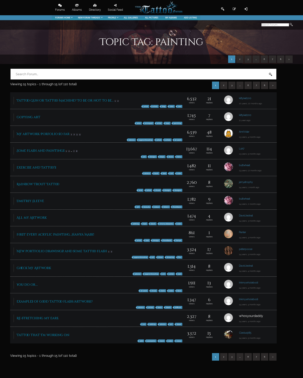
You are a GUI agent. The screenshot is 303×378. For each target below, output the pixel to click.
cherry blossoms (166, 224)
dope (162, 157)
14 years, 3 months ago (249, 221)
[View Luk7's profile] (231, 151)
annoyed (149, 123)
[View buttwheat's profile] (231, 167)
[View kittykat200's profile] (231, 100)
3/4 (143, 324)
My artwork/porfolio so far (43, 134)
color (172, 106)
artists (154, 106)
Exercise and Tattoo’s (36, 167)
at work (178, 140)
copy (167, 123)
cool (179, 106)
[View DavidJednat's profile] (231, 218)
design (153, 157)
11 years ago (244, 120)
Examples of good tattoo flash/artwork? (55, 301)
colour (156, 207)
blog (163, 106)
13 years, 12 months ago (250, 170)
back (156, 173)
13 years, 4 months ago (249, 137)
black (153, 224)
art (144, 157)
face (179, 291)
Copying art (28, 117)
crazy (179, 341)
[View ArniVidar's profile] (231, 134)
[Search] (291, 25)
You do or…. (27, 285)
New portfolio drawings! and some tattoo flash (62, 251)
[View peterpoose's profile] (231, 251)
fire (179, 257)
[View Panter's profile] (231, 234)
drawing (170, 257)
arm (140, 190)
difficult (178, 307)
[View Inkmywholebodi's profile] (231, 285)
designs (178, 190)
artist (146, 106)
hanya (178, 240)
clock (163, 291)
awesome (151, 341)
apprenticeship (145, 140)
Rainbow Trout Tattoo (38, 184)
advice (132, 140)
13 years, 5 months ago (249, 154)
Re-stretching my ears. (38, 318)
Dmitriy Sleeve (30, 201)
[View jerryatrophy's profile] (231, 184)
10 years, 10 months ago (250, 103)
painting (177, 123)
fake (179, 157)
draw (171, 157)
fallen (166, 207)
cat (171, 173)
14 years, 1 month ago (249, 187)
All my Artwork (32, 218)
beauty (147, 207)
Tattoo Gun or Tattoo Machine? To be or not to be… (65, 100)
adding (136, 224)
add (141, 341)
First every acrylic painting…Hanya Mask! (55, 234)
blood (179, 324)
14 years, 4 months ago (249, 271)
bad (164, 173)
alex (139, 123)
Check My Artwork (34, 268)
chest (157, 190)
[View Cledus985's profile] (231, 335)
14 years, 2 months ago (250, 204)
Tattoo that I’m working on (43, 335)
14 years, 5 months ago (249, 338)
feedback (177, 207)
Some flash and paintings (41, 151)
